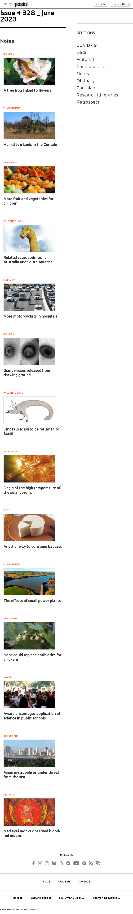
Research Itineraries (97, 95)
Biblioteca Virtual (72, 898)
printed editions (120, 4)
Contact (84, 882)
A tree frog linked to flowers (27, 91)
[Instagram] (46, 863)
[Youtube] (76, 863)
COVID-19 (87, 46)
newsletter (101, 4)
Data (81, 53)
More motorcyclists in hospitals (30, 316)
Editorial (85, 60)
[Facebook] (34, 863)
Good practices (92, 67)
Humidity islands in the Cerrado (30, 145)
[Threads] (61, 863)
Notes (83, 74)
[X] (40, 863)
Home (47, 882)
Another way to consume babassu (32, 547)
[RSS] (90, 863)
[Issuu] (97, 863)
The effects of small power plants (32, 601)
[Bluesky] (53, 863)
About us (64, 882)
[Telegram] (68, 863)
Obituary (86, 81)
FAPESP (18, 898)
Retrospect (88, 102)
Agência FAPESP (41, 898)
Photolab (86, 88)
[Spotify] (84, 863)
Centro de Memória (106, 898)
